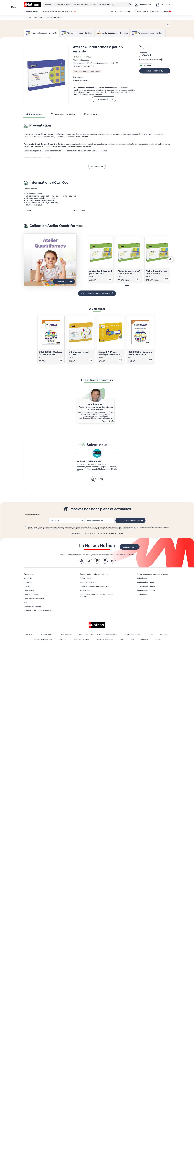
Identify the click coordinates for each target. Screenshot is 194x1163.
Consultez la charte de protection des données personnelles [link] (103, 533)
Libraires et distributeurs (146, 586)
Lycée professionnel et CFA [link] (34, 598)
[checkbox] (26, 527)
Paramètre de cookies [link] (132, 634)
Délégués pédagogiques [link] (42, 639)
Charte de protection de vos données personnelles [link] (98, 634)
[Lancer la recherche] (130, 4)
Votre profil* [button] (55, 520)
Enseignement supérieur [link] (33, 606)
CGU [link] (121, 639)
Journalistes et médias (146, 590)
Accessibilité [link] (164, 634)
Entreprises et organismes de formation (152, 574)
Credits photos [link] (66, 634)
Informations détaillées (64, 114)
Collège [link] (27, 586)
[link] (93, 479)
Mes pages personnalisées (121, 11)
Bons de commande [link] (81, 639)
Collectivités (142, 578)
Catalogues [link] (63, 639)
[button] (46, 75)
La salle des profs (160, 11)
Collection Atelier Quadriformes (87, 72)
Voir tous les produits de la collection (95, 293)
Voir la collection (62, 281)
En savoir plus (75, 533)
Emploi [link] (150, 634)
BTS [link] (25, 602)
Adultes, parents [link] (86, 590)
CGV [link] (132, 639)
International (142, 594)
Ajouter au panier (153, 71)
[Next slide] (170, 259)
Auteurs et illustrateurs (146, 582)
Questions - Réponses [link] (104, 639)
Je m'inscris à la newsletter (129, 520)
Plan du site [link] (29, 634)
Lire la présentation (102, 99)
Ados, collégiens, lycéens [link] (89, 582)
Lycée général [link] (29, 590)
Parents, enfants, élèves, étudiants (94, 574)
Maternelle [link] (28, 578)
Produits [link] (158, 639)
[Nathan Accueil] (32, 4)
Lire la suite (95, 166)
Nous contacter (143, 11)
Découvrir (106, 421)
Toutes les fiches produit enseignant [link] (37, 610)
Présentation (35, 114)
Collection (92, 114)
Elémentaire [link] (28, 582)
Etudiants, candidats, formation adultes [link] (94, 586)
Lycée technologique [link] (32, 594)
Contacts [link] (144, 639)
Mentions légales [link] (47, 634)
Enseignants (29, 574)
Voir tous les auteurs (80, 80)
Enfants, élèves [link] (85, 578)
